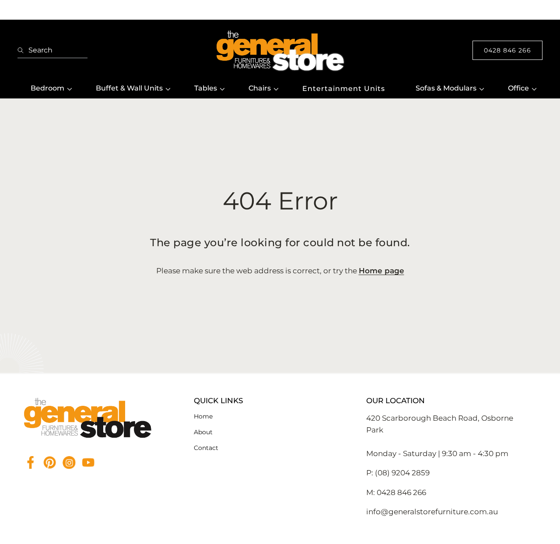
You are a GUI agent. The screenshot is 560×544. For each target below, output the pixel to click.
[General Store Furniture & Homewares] (280, 50)
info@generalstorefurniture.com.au (432, 511)
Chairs (259, 88)
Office (518, 88)
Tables (205, 88)
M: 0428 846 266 (396, 492)
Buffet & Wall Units (129, 88)
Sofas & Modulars (446, 88)
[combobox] (53, 50)
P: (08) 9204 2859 (398, 472)
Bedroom (47, 88)
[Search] (23, 50)
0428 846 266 (507, 50)
